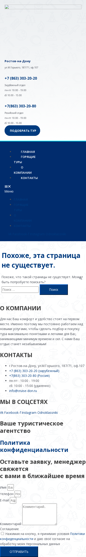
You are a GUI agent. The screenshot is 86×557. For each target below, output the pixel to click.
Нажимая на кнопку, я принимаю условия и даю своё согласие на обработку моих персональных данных (42, 539)
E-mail (5, 500)
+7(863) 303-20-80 (20, 106)
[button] (12, 189)
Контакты (29, 178)
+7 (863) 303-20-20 (21, 78)
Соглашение (9, 529)
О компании (23, 170)
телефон (7, 494)
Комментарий (11, 524)
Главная (21, 199)
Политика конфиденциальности (34, 446)
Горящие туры (25, 159)
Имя (3, 487)
